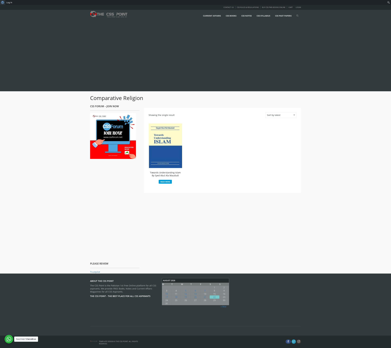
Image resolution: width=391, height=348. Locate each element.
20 (195, 297)
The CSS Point (122, 341)
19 (186, 297)
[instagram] (299, 341)
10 (166, 293)
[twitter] (294, 341)
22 (214, 297)
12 (186, 293)
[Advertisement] (91, 56)
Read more (165, 182)
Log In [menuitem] (9, 2)
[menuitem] (2, 2)
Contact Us (228, 7)
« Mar (224, 306)
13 (195, 293)
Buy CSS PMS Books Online (273, 7)
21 (205, 297)
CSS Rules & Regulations (248, 7)
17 (166, 297)
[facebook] (288, 341)
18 (176, 297)
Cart (291, 7)
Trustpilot (95, 271)
